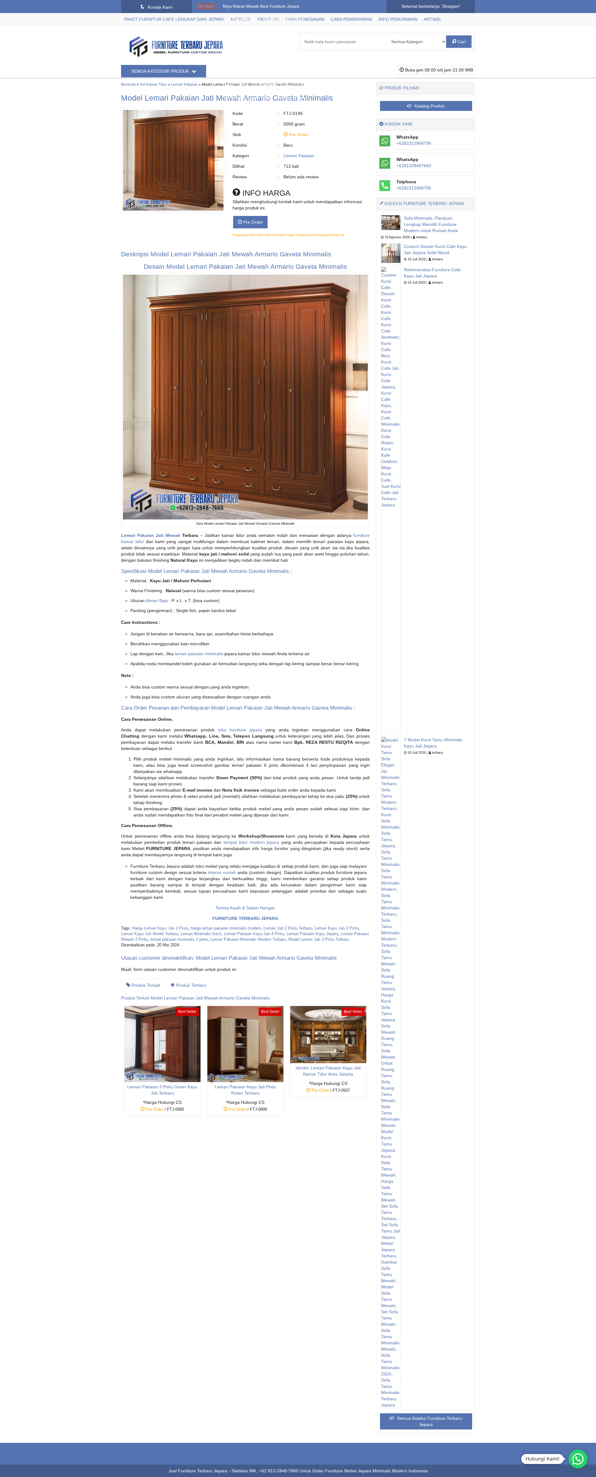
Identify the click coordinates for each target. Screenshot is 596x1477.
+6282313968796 (413, 143)
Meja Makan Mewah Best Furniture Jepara (261, 6)
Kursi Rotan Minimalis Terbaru (250, 72)
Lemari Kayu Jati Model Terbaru (149, 934)
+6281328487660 (413, 165)
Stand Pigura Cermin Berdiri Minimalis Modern (264, 98)
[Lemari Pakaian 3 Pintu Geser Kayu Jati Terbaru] (162, 1043)
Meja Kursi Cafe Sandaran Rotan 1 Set (258, 45)
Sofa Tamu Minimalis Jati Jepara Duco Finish (264, 19)
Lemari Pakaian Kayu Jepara (312, 934)
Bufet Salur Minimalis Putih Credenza (256, 32)
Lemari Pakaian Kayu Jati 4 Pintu (254, 934)
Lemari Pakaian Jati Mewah (150, 535)
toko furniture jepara (240, 729)
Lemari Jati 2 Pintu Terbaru (288, 928)
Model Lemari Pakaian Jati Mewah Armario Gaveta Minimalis (241, 254)
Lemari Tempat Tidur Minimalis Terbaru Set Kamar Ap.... (273, 85)
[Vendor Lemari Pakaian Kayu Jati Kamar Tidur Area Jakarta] (328, 1034)
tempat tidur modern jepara (251, 842)
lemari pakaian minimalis (199, 653)
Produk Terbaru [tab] (190, 985)
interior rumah (222, 872)
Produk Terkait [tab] (145, 985)
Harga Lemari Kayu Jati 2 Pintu (160, 928)
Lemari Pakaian (298, 155)
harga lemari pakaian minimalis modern (226, 928)
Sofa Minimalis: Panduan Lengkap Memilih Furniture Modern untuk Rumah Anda (431, 224)
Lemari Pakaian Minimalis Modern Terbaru (248, 939)
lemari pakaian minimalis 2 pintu (179, 939)
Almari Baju (157, 600)
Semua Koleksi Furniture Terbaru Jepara (429, 1421)
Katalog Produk (429, 105)
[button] (578, 1459)
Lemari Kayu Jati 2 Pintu (336, 928)
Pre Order (252, 222)
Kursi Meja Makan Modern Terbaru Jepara (260, 59)
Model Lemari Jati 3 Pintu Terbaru (318, 939)
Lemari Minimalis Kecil (201, 934)
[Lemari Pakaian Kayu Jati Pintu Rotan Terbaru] (245, 1043)
